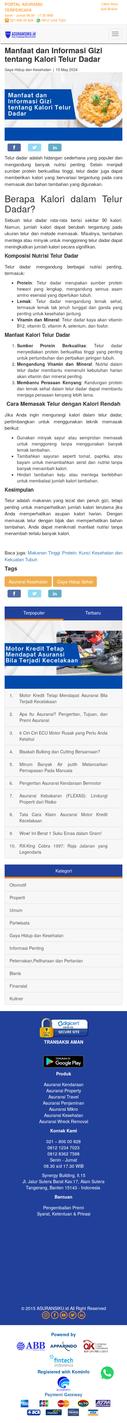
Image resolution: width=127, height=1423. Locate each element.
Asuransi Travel (63, 1097)
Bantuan (63, 1197)
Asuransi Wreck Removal (63, 1121)
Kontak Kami (63, 1130)
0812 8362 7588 (63, 1154)
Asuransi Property (63, 1090)
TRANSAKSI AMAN (63, 1042)
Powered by (63, 1334)
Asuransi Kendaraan (64, 1084)
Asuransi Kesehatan (28, 581)
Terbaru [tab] (93, 613)
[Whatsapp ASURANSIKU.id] (107, 1373)
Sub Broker (109, 8)
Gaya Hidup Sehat (75, 581)
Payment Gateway (63, 1394)
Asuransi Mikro (63, 1109)
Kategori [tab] (63, 871)
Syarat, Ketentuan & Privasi (63, 1214)
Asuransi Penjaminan (63, 1103)
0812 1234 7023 (54, 20)
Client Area (109, 3)
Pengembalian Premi (63, 1207)
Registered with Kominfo (64, 1372)
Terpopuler (34, 613)
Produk (63, 1073)
